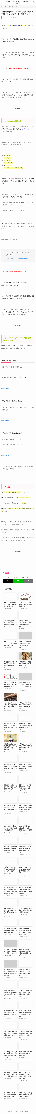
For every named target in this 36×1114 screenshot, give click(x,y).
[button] (8, 581)
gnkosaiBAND (5, 388)
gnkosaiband (5, 455)
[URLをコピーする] (28, 581)
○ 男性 (7, 572)
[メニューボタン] (2, 2)
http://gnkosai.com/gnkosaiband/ (19, 258)
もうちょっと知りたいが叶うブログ (18, 2)
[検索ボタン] (34, 2)
